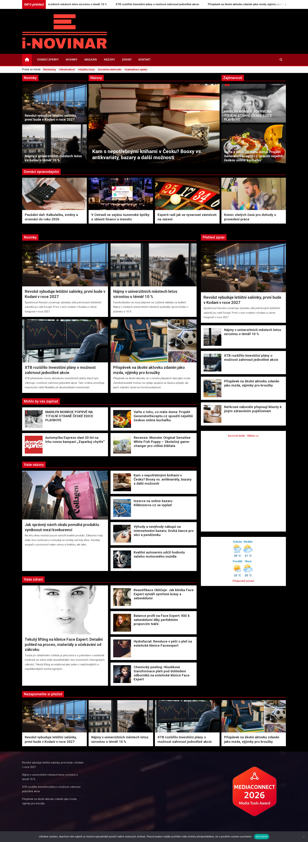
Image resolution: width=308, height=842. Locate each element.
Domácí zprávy (48, 59)
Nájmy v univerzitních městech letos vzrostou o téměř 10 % (53, 158)
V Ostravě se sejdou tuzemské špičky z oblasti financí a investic (120, 217)
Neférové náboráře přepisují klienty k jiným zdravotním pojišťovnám (253, 409)
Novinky (71, 59)
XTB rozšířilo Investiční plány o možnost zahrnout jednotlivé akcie (117, 4)
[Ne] (303, 836)
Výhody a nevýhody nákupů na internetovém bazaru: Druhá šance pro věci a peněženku (164, 531)
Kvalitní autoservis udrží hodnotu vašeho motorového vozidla (159, 554)
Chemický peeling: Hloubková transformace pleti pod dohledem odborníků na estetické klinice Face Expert (161, 673)
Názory (109, 59)
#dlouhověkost (67, 69)
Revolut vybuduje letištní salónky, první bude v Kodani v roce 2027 (51, 117)
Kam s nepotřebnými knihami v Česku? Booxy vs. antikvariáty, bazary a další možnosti (163, 479)
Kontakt (144, 59)
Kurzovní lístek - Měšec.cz (243, 435)
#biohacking (49, 69)
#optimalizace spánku (136, 69)
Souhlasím (261, 836)
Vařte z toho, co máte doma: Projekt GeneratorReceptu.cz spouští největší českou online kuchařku (253, 156)
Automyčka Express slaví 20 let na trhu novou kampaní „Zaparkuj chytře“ (75, 440)
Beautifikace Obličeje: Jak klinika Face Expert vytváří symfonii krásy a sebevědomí (164, 594)
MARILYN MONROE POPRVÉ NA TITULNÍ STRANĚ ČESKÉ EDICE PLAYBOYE (248, 115)
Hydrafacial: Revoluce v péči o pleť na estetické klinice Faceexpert (163, 643)
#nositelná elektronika (109, 69)
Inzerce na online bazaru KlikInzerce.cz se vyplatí (147, 157)
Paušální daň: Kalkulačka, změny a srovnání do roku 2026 (51, 217)
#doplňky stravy (86, 69)
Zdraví (126, 59)
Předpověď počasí (243, 581)
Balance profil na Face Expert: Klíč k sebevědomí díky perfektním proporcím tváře (162, 620)
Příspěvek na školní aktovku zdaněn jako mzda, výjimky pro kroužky (210, 4)
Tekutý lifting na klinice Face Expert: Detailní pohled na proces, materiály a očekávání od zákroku (64, 644)
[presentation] (91, 124)
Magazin (90, 59)
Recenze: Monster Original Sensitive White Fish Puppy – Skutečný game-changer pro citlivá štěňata (162, 442)
